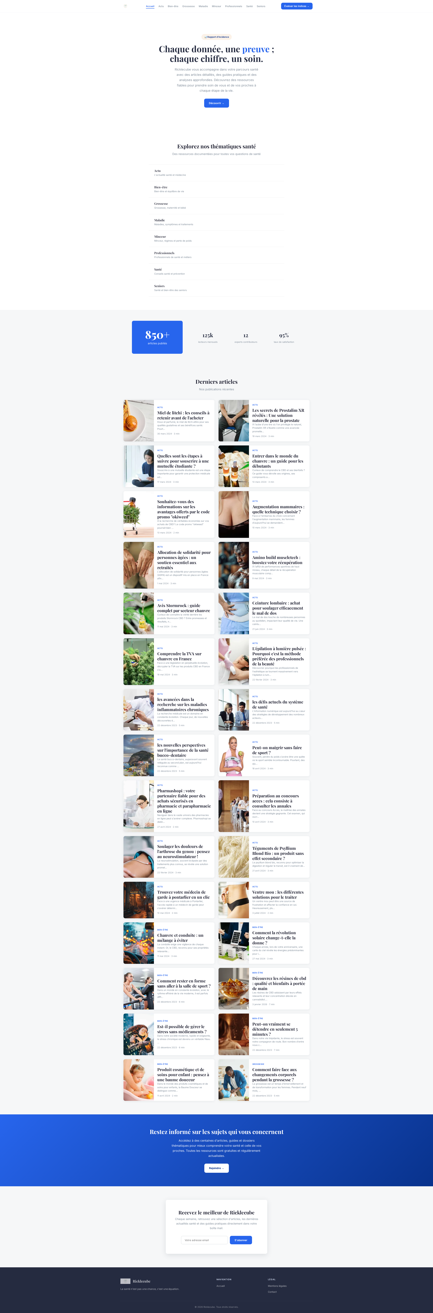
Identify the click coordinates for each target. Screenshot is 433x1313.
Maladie (203, 6)
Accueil (150, 6)
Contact (272, 1291)
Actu (161, 6)
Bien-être (173, 6)
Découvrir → (216, 103)
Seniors (261, 6)
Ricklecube (141, 1281)
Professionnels (233, 6)
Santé (249, 6)
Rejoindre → (216, 1168)
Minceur (216, 6)
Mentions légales (277, 1285)
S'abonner (241, 1240)
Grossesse (188, 6)
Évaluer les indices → (296, 6)
